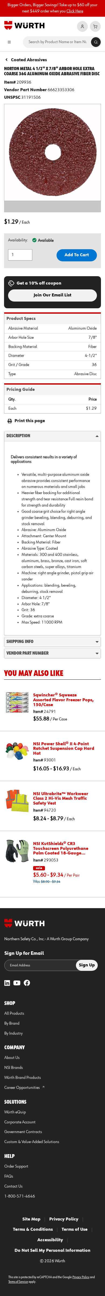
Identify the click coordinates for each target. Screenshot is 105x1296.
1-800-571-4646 (19, 1196)
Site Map (31, 1219)
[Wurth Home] (24, 25)
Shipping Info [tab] (19, 641)
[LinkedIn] (7, 983)
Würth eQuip (15, 1112)
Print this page (30, 421)
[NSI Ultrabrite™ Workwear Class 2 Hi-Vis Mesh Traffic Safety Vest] (17, 801)
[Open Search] (96, 42)
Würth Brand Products (22, 1078)
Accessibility (50, 1240)
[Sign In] (82, 26)
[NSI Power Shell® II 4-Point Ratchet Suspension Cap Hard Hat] (17, 751)
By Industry (13, 1033)
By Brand (11, 1023)
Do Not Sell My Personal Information (52, 1251)
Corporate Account (20, 1122)
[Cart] (95, 26)
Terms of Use (75, 1229)
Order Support (16, 1166)
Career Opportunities (22, 1088)
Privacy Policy (63, 1219)
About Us (12, 1058)
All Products (14, 1013)
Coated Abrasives (29, 60)
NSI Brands (13, 1068)
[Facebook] (27, 983)
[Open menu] (9, 42)
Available (46, 240)
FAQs (8, 1176)
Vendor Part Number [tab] (27, 653)
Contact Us (13, 1186)
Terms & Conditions (33, 1229)
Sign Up (87, 965)
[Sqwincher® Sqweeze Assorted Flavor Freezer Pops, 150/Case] (17, 702)
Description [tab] (18, 435)
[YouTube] (16, 983)
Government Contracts (23, 1132)
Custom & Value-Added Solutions (31, 1142)
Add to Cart (77, 255)
